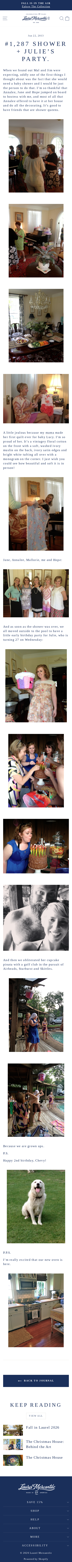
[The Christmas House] (13, 1460)
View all (36, 1416)
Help (35, 1519)
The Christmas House (44, 1457)
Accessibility (35, 1545)
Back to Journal (38, 1380)
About (35, 1528)
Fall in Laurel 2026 (42, 1427)
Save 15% (35, 1502)
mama (50, 432)
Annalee (9, 92)
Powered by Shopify (36, 1559)
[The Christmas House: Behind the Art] (13, 1444)
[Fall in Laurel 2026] (13, 1430)
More (35, 1536)
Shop (35, 1510)
